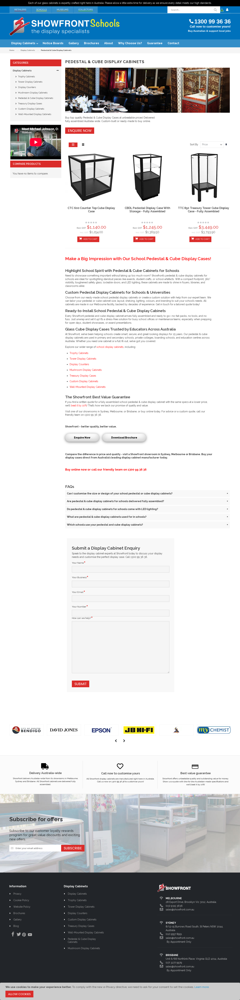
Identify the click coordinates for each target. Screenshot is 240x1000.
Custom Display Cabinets (31, 108)
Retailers (20, 9)
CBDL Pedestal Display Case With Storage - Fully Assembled (147, 209)
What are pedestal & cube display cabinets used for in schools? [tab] (147, 516)
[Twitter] (18, 934)
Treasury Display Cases (30, 103)
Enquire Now (80, 130)
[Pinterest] (24, 935)
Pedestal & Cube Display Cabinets (35, 98)
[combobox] (193, 9)
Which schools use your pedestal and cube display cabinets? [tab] (147, 524)
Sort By (194, 144)
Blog (16, 926)
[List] (83, 145)
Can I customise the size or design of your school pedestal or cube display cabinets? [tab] (147, 493)
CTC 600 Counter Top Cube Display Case (91, 209)
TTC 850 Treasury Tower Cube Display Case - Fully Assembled (203, 209)
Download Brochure (124, 437)
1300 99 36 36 (212, 21)
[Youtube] (30, 935)
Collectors (85, 9)
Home (11, 50)
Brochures (19, 913)
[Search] (215, 9)
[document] (120, 991)
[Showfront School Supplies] (64, 26)
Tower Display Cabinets (30, 81)
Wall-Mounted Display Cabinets (34, 114)
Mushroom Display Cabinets (32, 92)
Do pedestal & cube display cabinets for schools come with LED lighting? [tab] (147, 509)
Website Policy (21, 906)
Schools (41, 9)
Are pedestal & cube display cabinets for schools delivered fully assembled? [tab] (147, 501)
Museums (62, 9)
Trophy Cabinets (26, 76)
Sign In (227, 10)
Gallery (17, 919)
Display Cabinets (28, 50)
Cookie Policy (21, 900)
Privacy (17, 893)
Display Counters (27, 87)
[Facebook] (12, 934)
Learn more (201, 987)
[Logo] (174, 887)
